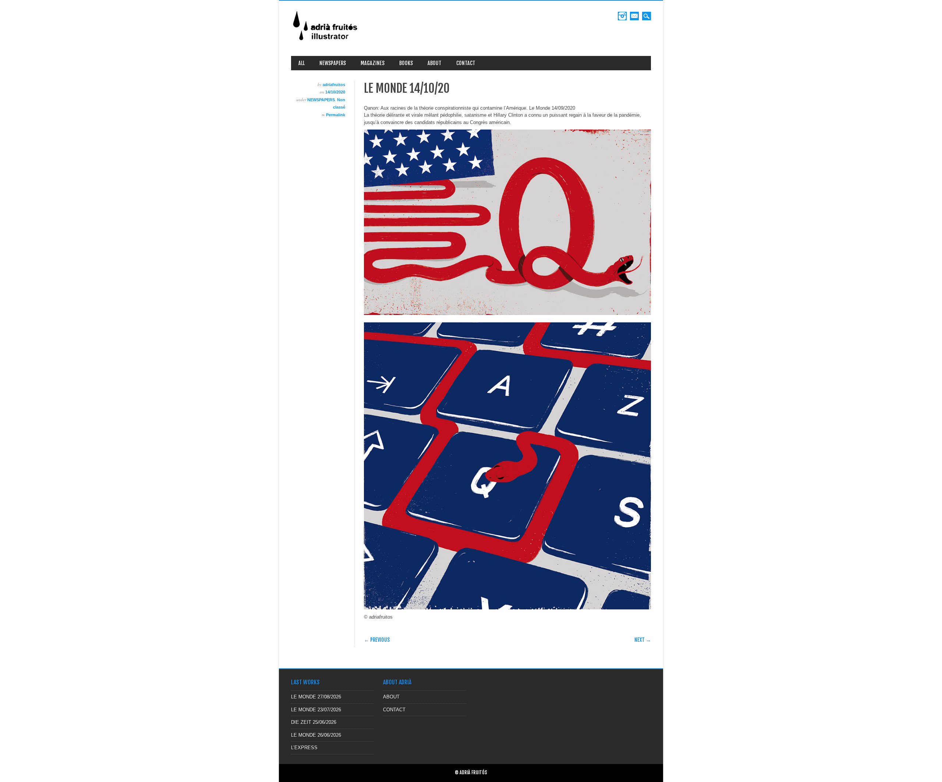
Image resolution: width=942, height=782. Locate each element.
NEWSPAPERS (332, 63)
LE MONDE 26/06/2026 (316, 735)
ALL (301, 63)
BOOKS (406, 63)
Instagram (622, 16)
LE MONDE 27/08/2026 (316, 697)
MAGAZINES (373, 63)
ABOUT (435, 63)
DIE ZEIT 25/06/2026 (313, 722)
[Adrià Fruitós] (325, 43)
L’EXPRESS (304, 747)
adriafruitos (334, 84)
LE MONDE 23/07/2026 (316, 709)
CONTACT (465, 63)
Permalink (335, 115)
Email (634, 16)
